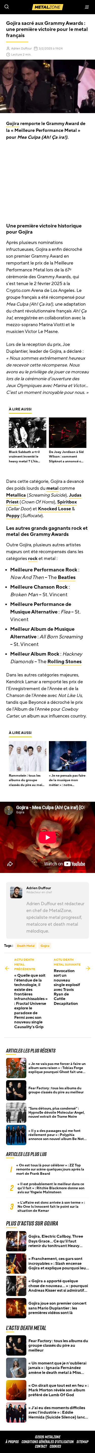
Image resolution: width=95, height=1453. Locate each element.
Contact (41, 1446)
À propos (12, 1442)
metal (52, 488)
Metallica (16, 495)
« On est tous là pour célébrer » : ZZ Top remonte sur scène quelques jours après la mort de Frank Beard (50, 1169)
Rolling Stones (64, 661)
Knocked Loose (54, 509)
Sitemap (82, 1442)
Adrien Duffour (21, 48)
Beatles (66, 577)
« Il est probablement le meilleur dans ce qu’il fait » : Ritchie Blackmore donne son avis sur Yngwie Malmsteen (50, 1188)
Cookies (55, 1446)
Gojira (12, 123)
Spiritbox (67, 502)
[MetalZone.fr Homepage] (47, 7)
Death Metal (25, 946)
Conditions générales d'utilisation (48, 1442)
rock (32, 558)
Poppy (13, 516)
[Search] (24, 7)
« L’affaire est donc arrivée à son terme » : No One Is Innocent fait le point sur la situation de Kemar (51, 1207)
